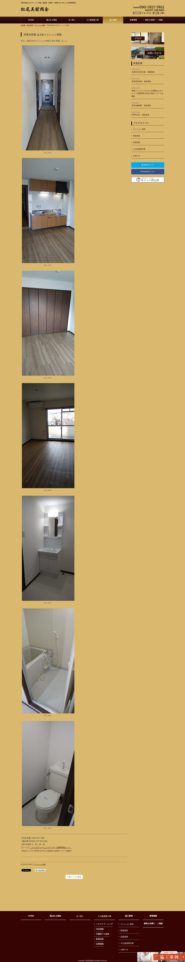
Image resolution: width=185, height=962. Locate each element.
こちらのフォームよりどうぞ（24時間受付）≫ (51, 847)
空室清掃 (100, 929)
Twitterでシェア (148, 165)
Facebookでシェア (148, 171)
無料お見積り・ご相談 (153, 923)
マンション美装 (40, 25)
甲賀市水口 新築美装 (140, 113)
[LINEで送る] (40, 870)
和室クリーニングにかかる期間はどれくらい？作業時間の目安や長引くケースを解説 (147, 92)
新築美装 (136, 136)
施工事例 (30, 25)
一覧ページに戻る (74, 877)
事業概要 (153, 916)
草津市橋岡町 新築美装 (141, 104)
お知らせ (136, 156)
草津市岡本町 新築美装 (141, 80)
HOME (23, 25)
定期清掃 (136, 142)
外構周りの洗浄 (102, 934)
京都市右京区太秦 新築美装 (143, 71)
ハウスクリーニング (104, 924)
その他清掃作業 (139, 149)
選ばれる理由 (55, 916)
